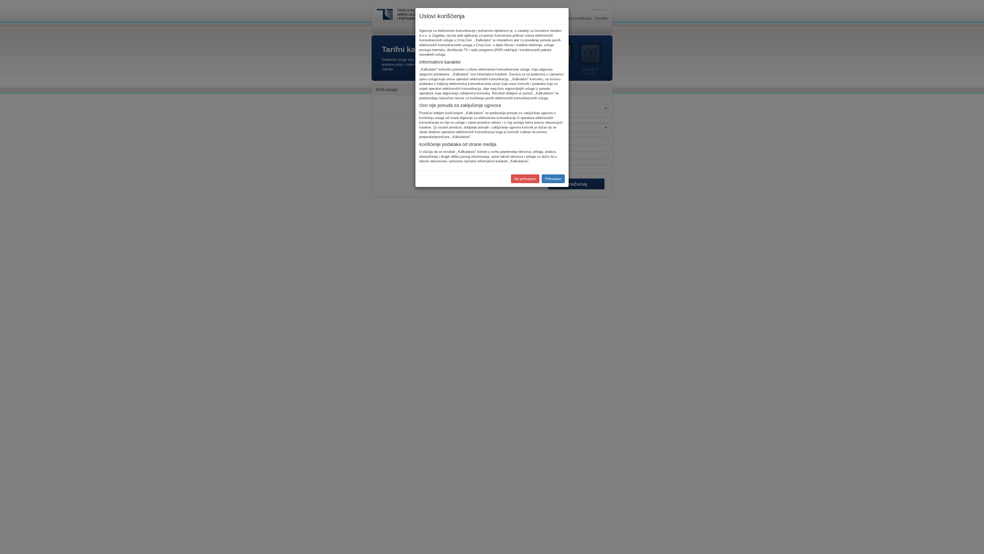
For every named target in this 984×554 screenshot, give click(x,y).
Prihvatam (553, 179)
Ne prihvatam (525, 179)
